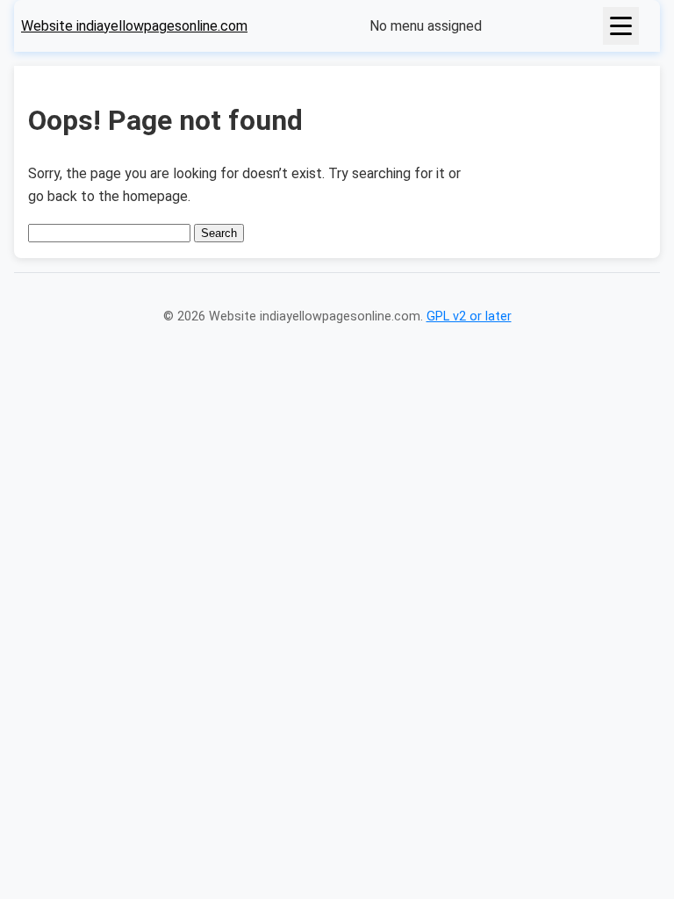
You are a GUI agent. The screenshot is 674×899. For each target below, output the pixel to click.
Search (219, 233)
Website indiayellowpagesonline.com (134, 26)
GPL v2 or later (469, 316)
